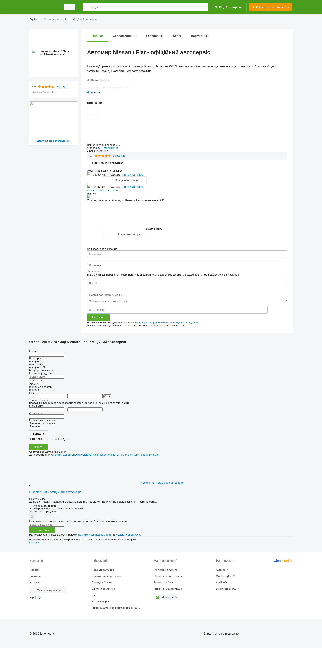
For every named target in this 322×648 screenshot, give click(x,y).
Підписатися (42, 530)
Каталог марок (100, 601)
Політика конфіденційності (108, 576)
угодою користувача (185, 322)
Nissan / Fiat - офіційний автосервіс (55, 492)
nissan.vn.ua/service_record (103, 189)
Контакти (35, 582)
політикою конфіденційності (152, 322)
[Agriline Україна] (44, 7)
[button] (108, 163)
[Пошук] (86, 7)
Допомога (36, 576)
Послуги (34, 542)
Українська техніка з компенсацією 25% (116, 607)
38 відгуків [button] (62, 86)
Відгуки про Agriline (103, 588)
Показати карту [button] (153, 228)
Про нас (35, 569)
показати (38, 433)
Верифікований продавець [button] (103, 144)
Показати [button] (115, 174)
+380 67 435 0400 (132, 174)
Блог (94, 595)
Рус (39, 597)
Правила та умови (103, 569)
